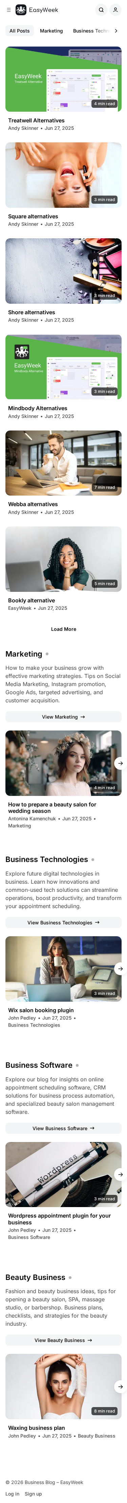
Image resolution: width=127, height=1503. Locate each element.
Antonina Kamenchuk (32, 818)
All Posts (19, 31)
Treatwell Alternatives (36, 120)
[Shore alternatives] (63, 271)
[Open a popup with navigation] (9, 10)
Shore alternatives (31, 312)
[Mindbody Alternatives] (63, 367)
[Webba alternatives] (63, 463)
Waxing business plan (36, 1428)
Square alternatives (33, 216)
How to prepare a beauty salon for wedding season (52, 807)
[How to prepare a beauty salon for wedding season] (63, 763)
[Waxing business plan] (63, 1386)
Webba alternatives (33, 504)
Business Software (38, 1065)
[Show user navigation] (115, 10)
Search (101, 10)
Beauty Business (35, 1277)
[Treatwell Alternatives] (63, 79)
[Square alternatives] (63, 175)
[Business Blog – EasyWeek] (37, 9)
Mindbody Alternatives (37, 408)
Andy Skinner (23, 128)
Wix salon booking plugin (41, 1010)
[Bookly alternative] (63, 559)
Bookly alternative (31, 600)
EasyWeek (19, 608)
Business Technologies (46, 859)
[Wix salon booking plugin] (63, 969)
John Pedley (22, 1018)
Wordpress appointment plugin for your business (59, 1219)
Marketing (51, 31)
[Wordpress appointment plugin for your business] (63, 1174)
